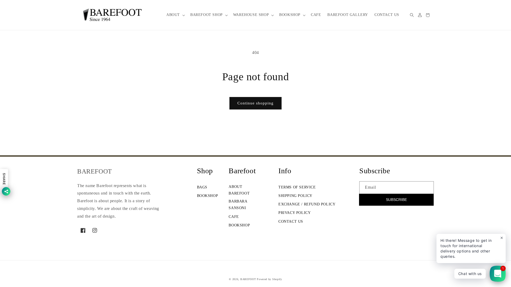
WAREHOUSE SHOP (251, 15)
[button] (175, 14)
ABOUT (173, 15)
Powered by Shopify (269, 279)
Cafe (234, 217)
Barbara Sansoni (238, 204)
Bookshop (207, 196)
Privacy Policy (294, 213)
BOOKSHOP (289, 15)
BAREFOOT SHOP (206, 15)
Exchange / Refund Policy (306, 204)
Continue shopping (255, 103)
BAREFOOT (248, 279)
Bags (202, 187)
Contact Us (290, 221)
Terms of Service (297, 187)
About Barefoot (239, 190)
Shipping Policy (295, 196)
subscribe (396, 199)
